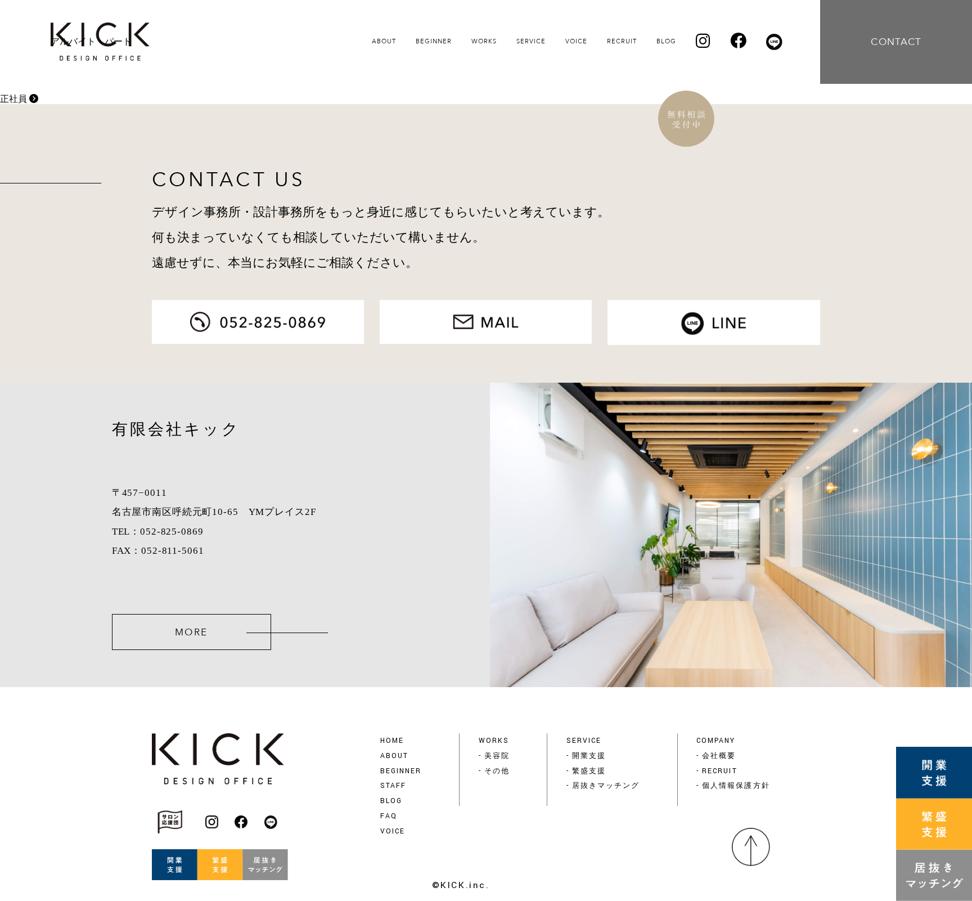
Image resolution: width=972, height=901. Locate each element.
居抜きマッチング (606, 786)
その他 (497, 771)
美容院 (497, 756)
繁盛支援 (589, 771)
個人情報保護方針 (736, 786)
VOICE (392, 831)
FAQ (388, 816)
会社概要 (719, 756)
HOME (392, 741)
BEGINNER (400, 771)
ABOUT (394, 756)
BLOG (391, 801)
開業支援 (589, 756)
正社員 (14, 99)
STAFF (393, 786)
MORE (191, 632)
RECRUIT (719, 771)
